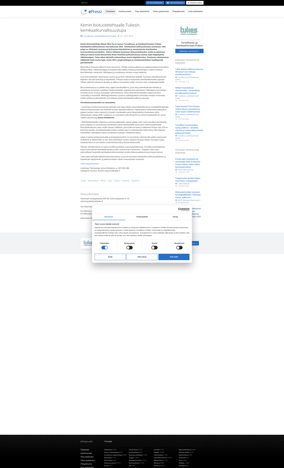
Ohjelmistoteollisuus (187, 450)
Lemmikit (159, 450)
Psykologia (184, 466)
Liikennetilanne (161, 455)
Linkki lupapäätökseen (89, 163)
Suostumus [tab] (108, 217)
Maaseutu (159, 463)
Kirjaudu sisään (196, 3)
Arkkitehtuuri (110, 450)
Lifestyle (159, 452)
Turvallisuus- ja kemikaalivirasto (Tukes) (99, 36)
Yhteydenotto (178, 11)
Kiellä (110, 257)
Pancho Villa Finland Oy (185, 170)
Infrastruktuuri (135, 450)
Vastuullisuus (136, 181)
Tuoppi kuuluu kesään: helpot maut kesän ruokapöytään (187, 179)
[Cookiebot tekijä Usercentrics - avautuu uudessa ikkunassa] (179, 209)
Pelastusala (184, 458)
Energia (83, 181)
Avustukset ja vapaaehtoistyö (115, 455)
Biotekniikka (110, 458)
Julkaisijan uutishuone (188, 51)
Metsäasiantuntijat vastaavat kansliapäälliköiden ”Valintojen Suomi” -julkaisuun (188, 195)
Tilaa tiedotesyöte (156, 3)
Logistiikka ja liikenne (163, 458)
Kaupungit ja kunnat (137, 460)
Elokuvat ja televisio (112, 463)
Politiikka (184, 463)
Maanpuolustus (161, 460)
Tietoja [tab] (175, 217)
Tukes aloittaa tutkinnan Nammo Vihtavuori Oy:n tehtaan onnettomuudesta (189, 72)
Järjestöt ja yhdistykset (138, 455)
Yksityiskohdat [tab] (142, 217)
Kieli (132, 466)
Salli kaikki (174, 257)
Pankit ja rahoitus (186, 452)
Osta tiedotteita (195, 11)
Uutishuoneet (124, 11)
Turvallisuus (125, 181)
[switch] (129, 247)
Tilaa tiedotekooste (176, 3)
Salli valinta (142, 257)
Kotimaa (103, 181)
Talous (110, 181)
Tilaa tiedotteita (142, 11)
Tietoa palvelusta (161, 11)
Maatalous (159, 466)
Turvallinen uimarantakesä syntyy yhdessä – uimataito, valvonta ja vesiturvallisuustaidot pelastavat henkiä (189, 129)
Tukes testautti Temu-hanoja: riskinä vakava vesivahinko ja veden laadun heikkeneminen (187, 109)
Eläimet (108, 466)
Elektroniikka (110, 460)
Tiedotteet (110, 11)
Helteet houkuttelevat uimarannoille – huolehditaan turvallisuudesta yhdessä (187, 90)
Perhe (183, 460)
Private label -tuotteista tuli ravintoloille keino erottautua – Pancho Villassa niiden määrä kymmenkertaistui (188, 163)
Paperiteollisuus (185, 455)
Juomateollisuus (135, 452)
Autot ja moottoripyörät (113, 452)
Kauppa (134, 458)
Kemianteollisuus (93, 181)
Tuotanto (117, 181)
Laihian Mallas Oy (183, 184)
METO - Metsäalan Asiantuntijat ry (189, 200)
